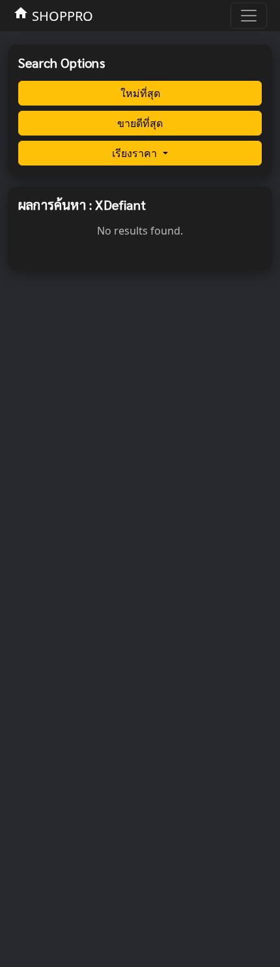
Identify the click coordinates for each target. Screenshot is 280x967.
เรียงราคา (136, 153)
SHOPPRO (53, 15)
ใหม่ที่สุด (140, 93)
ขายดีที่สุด (140, 123)
